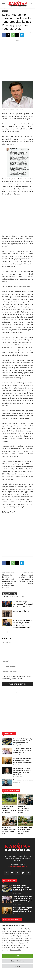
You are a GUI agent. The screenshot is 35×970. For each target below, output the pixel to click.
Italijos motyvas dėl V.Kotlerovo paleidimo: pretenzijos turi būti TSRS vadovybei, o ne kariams (26, 579)
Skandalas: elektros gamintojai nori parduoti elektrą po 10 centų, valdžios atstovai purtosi (22, 888)
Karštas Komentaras (8, 32)
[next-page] (6, 632)
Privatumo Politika (15, 950)
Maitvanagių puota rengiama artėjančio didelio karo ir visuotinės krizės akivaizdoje (22, 760)
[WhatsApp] (13, 35)
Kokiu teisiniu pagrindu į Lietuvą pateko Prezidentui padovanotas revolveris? (23, 604)
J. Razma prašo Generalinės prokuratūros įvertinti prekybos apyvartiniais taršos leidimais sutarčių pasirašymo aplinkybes (9, 581)
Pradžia (4, 9)
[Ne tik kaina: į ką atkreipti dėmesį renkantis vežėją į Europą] (25, 799)
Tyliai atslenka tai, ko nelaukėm (23, 780)
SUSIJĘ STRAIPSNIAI (9, 594)
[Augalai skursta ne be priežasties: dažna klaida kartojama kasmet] (25, 821)
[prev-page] (3, 632)
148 (32, 32)
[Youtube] (12, 873)
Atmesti (17, 966)
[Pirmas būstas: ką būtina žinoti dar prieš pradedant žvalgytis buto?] (9, 821)
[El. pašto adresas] (17, 35)
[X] (8, 35)
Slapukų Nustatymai (17, 961)
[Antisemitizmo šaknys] (7, 613)
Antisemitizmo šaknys (21, 611)
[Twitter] (17, 873)
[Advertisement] (17, 58)
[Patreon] (23, 873)
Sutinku (17, 956)
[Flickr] (28, 873)
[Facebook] (4, 35)
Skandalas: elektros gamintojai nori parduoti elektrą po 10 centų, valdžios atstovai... (23, 740)
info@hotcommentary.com (17, 867)
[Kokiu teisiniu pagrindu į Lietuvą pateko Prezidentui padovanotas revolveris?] (7, 604)
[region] (17, 946)
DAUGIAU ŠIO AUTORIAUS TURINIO (13, 597)
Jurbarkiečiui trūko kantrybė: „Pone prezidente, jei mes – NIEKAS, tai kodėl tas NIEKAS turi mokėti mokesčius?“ (22, 899)
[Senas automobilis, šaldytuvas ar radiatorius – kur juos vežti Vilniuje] (9, 799)
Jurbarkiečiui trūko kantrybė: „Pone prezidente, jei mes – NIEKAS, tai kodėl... (22, 750)
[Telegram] (22, 35)
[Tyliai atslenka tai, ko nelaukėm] (7, 782)
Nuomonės (11, 9)
